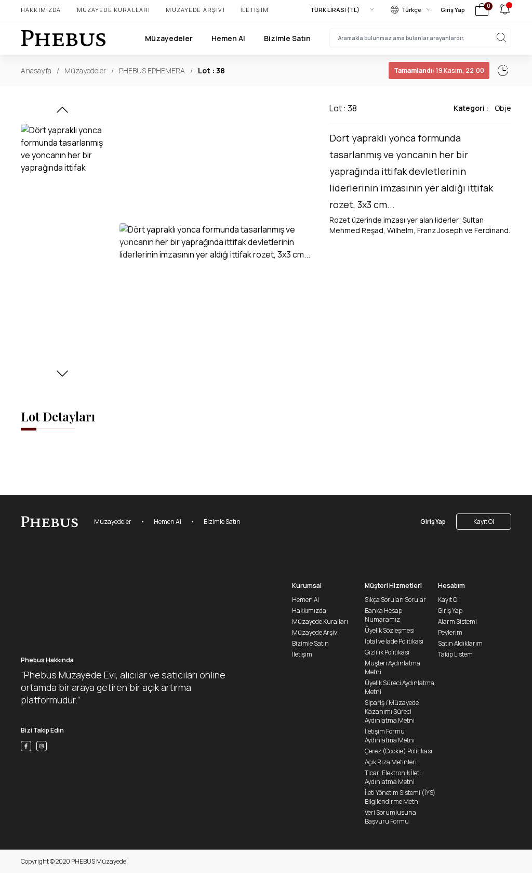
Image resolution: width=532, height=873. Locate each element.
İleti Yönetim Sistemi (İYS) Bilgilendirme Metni (400, 797)
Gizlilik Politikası (387, 652)
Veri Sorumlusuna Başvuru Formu (390, 817)
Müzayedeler (169, 38)
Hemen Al (228, 38)
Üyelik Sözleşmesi (390, 630)
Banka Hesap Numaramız (383, 615)
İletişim (255, 10)
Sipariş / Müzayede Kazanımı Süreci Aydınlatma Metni (392, 711)
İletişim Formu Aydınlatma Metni (390, 735)
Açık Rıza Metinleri (391, 762)
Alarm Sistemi (457, 621)
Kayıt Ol (483, 521)
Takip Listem (455, 654)
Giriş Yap (453, 10)
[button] (62, 113)
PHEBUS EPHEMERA (152, 70)
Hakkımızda (41, 10)
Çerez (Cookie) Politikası (398, 751)
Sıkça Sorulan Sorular (395, 599)
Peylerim (450, 632)
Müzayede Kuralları (114, 10)
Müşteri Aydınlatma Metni (392, 667)
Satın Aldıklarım (460, 643)
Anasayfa (36, 70)
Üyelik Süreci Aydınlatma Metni (399, 687)
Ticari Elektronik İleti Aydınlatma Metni (393, 777)
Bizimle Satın (287, 38)
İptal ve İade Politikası (394, 641)
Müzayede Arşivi (195, 10)
